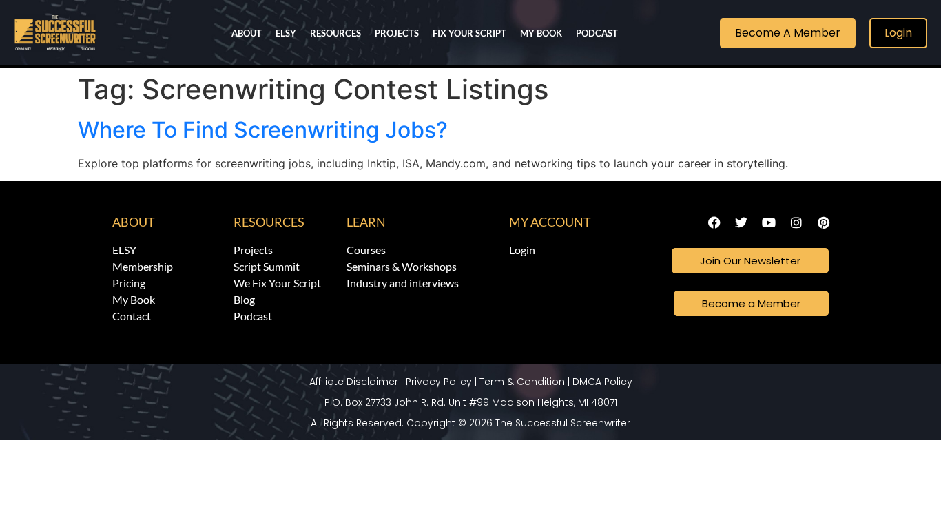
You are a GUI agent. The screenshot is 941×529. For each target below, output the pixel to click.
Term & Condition (522, 381)
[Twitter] (742, 222)
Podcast (597, 33)
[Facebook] (714, 222)
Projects (397, 33)
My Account (550, 221)
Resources (335, 33)
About (133, 221)
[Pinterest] (823, 222)
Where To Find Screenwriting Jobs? (263, 129)
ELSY (286, 33)
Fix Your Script (469, 33)
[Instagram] (796, 222)
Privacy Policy (439, 381)
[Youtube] (769, 222)
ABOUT (246, 33)
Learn (366, 221)
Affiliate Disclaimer (353, 381)
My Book (541, 33)
